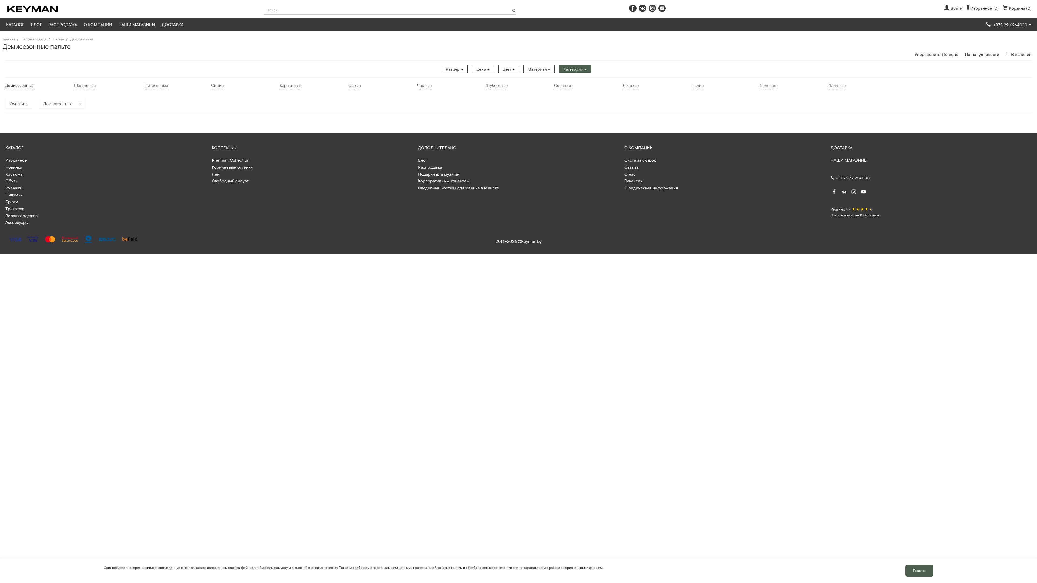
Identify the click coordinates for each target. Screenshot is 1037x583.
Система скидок (640, 159)
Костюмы (14, 173)
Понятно (919, 570)
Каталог (15, 24)
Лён (216, 173)
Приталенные (155, 85)
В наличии (1021, 54)
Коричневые (291, 85)
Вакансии (633, 180)
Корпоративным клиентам (443, 180)
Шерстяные (85, 85)
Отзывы (631, 166)
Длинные (837, 85)
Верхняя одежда (33, 39)
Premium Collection (231, 159)
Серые (354, 85)
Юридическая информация (651, 187)
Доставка (173, 24)
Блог (36, 24)
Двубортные (497, 85)
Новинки (13, 166)
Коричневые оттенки (232, 166)
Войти (956, 7)
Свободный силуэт (230, 180)
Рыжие (697, 85)
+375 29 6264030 (852, 177)
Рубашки (13, 187)
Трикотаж (14, 208)
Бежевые (768, 85)
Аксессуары (17, 222)
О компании (98, 24)
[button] (1008, 24)
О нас (629, 173)
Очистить (19, 103)
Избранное (16, 159)
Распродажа (62, 24)
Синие (217, 85)
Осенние (562, 85)
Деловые (631, 85)
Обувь (11, 180)
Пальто (58, 39)
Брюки (11, 201)
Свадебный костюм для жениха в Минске (458, 187)
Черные (424, 85)
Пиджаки (14, 194)
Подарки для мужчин (438, 173)
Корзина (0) (1020, 7)
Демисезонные (81, 39)
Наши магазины (137, 24)
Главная (9, 39)
